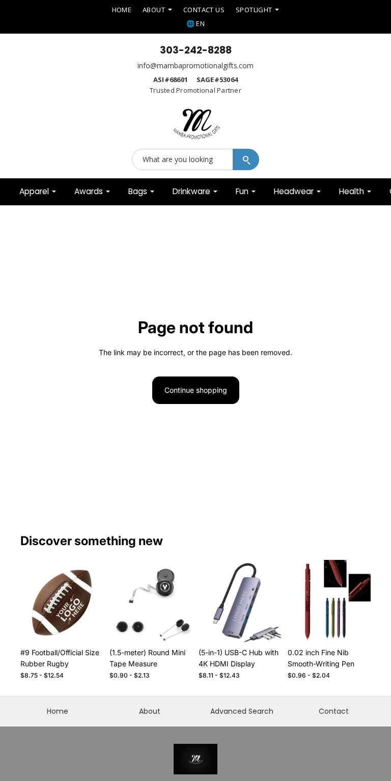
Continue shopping (195, 390)
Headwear (294, 191)
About (149, 711)
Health (351, 191)
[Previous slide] (31, 601)
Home (57, 711)
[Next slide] (92, 601)
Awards (88, 191)
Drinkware (191, 191)
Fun (242, 191)
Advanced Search (241, 711)
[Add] (87, 627)
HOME (122, 9)
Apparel (34, 191)
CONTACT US (204, 9)
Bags (137, 191)
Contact (334, 711)
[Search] (246, 159)
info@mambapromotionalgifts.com (195, 65)
